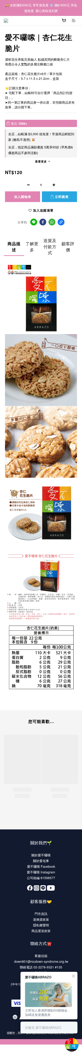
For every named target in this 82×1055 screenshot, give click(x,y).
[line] (33, 222)
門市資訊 (41, 913)
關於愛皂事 (41, 860)
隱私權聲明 (41, 925)
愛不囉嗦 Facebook (41, 866)
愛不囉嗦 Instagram (41, 872)
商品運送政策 (41, 930)
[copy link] (61, 222)
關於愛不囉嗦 (41, 855)
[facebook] (42, 222)
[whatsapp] (52, 222)
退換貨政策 (41, 919)
